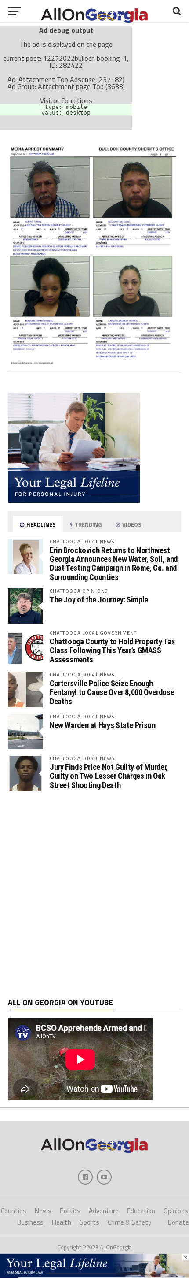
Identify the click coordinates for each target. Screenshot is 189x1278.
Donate (178, 1222)
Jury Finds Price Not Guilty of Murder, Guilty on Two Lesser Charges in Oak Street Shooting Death (109, 775)
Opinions (176, 1211)
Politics (70, 1211)
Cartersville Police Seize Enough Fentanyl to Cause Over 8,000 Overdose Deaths (112, 692)
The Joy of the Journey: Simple (99, 599)
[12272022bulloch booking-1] (94, 362)
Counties (13, 1211)
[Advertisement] (94, 894)
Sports (89, 1222)
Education (141, 1211)
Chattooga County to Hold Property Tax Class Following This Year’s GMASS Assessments (112, 650)
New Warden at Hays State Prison (103, 725)
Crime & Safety (129, 1222)
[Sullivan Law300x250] (74, 500)
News (43, 1211)
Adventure (104, 1211)
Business (30, 1222)
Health (61, 1222)
